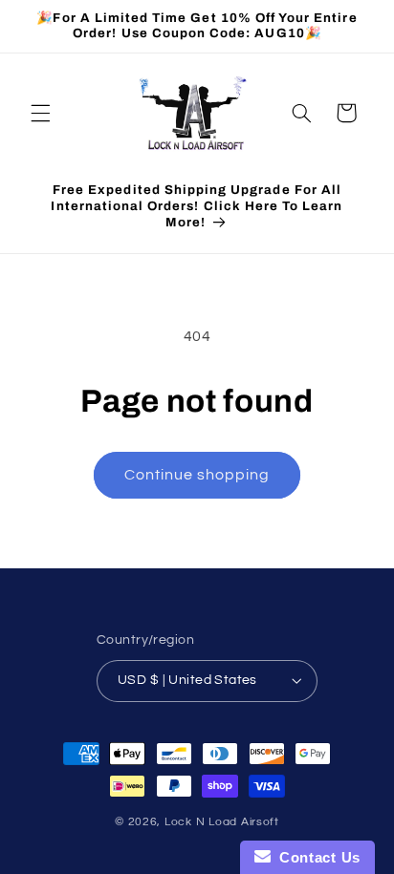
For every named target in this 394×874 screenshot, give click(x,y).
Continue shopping (197, 474)
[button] (40, 113)
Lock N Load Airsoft (221, 822)
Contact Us (316, 857)
